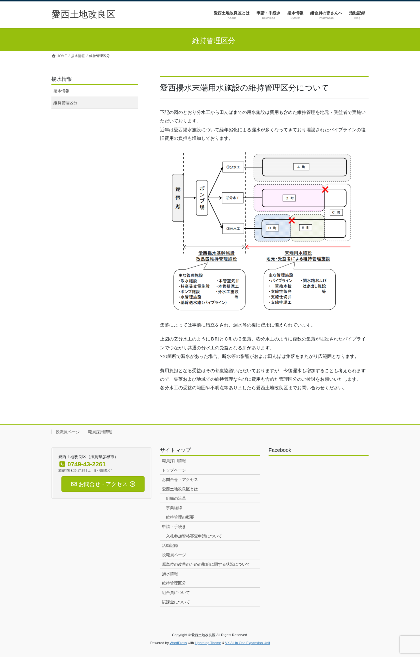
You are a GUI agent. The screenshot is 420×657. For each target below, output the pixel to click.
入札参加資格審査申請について (194, 536)
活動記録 (170, 545)
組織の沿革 (176, 498)
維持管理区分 (65, 102)
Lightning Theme (208, 643)
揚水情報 (61, 79)
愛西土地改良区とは (180, 489)
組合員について (176, 592)
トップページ (174, 470)
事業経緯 (174, 507)
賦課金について (176, 602)
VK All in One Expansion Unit (247, 643)
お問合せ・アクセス (180, 479)
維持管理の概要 (180, 517)
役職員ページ (68, 432)
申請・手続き (174, 526)
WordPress (178, 643)
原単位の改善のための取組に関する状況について (206, 564)
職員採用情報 (100, 432)
